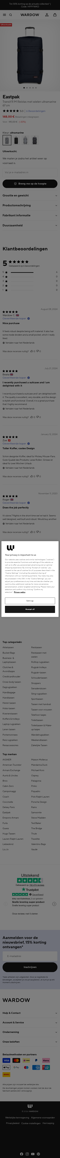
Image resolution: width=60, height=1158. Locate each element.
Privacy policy (19, 592)
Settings (30, 601)
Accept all (30, 609)
